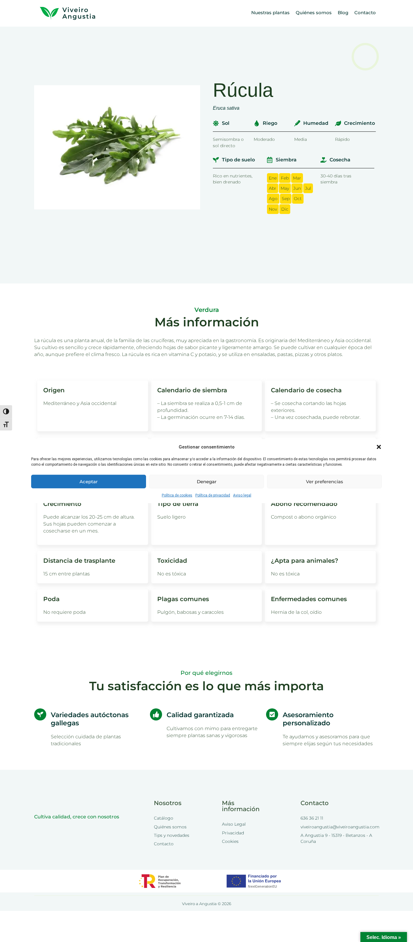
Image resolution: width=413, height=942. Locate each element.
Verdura (206, 309)
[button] (379, 447)
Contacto (365, 12)
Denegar (206, 481)
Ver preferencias (324, 481)
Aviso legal (242, 495)
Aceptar (89, 481)
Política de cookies (177, 495)
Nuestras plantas (270, 12)
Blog (343, 12)
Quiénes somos (314, 12)
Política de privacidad (212, 495)
